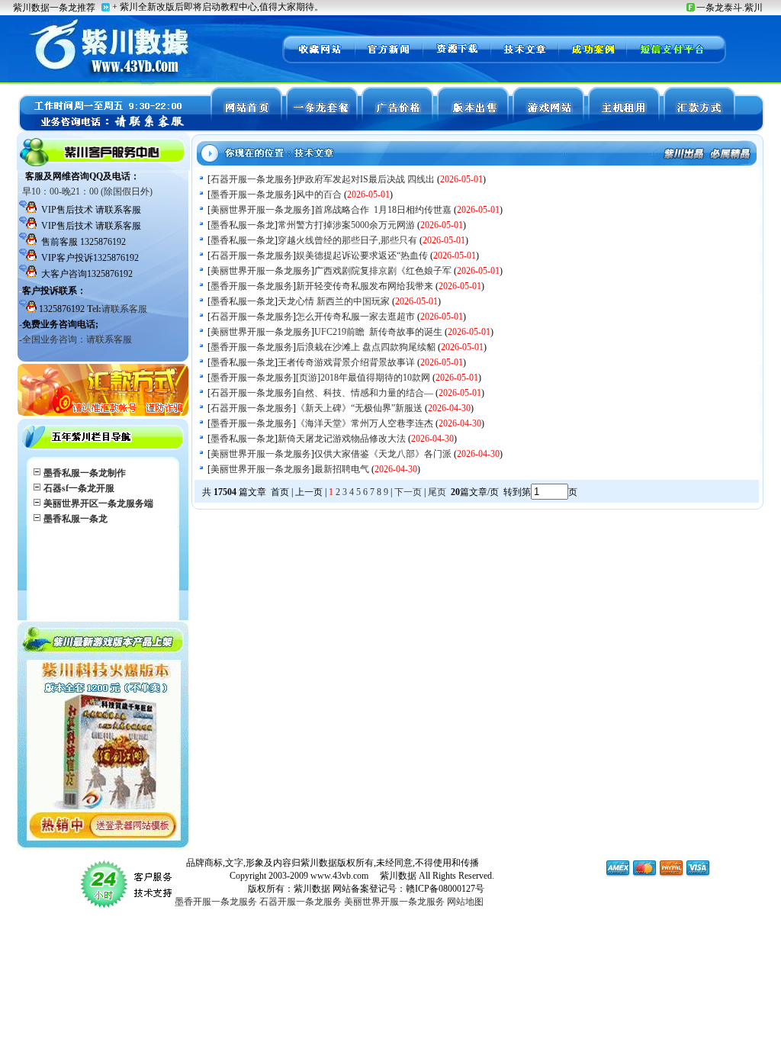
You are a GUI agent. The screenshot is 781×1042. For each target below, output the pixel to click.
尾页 (438, 492)
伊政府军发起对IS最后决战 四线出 (365, 179)
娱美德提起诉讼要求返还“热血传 (362, 255)
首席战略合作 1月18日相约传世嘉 (383, 209)
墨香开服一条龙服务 (252, 194)
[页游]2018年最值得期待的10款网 (363, 377)
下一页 (408, 492)
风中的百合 (319, 194)
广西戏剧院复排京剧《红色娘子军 (383, 270)
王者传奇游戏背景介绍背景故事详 (346, 362)
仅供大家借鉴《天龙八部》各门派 (383, 454)
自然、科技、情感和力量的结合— (364, 393)
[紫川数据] (318, 61)
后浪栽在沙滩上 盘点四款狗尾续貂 (365, 347)
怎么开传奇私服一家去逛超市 (355, 316)
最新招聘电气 (341, 469)
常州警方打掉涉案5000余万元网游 (346, 225)
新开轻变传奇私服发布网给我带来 (364, 286)
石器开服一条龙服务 (252, 179)
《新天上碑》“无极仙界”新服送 (359, 408)
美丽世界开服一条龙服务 (261, 209)
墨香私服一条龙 (243, 225)
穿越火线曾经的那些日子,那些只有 (347, 240)
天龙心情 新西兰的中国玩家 (334, 301)
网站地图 (465, 901)
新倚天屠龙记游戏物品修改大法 (342, 438)
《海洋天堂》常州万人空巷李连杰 (364, 423)
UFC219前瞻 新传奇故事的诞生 (378, 331)
